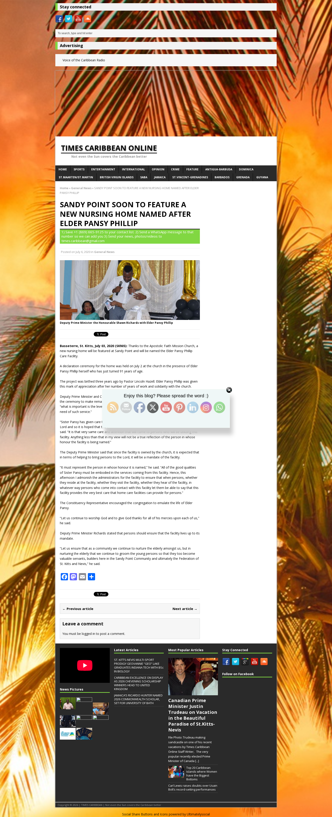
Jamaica (160, 177)
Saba (143, 177)
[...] (197, 761)
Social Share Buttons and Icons (145, 814)
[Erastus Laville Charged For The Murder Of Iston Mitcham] (84, 725)
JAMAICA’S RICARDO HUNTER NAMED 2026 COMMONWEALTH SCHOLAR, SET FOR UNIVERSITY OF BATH (138, 699)
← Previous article (77, 608)
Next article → (185, 608)
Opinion (158, 169)
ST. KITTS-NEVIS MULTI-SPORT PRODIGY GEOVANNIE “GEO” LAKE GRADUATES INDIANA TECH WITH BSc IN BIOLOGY (139, 665)
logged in (88, 633)
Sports (79, 169)
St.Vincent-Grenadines (190, 177)
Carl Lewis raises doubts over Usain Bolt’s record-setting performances (192, 787)
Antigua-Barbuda (218, 169)
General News (104, 252)
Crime (175, 169)
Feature (192, 169)
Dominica (246, 169)
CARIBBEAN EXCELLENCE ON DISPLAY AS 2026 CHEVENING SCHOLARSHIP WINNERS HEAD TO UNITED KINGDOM (138, 683)
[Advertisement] (166, 102)
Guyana (262, 177)
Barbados (222, 177)
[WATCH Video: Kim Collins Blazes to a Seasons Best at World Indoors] (101, 725)
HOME (62, 169)
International (133, 169)
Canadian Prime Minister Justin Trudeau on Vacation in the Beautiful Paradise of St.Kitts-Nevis (192, 715)
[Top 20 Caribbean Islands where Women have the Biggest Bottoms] (176, 775)
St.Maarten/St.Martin (76, 177)
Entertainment (103, 169)
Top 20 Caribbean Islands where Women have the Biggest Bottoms (201, 773)
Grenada (243, 177)
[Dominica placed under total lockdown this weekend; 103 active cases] (68, 707)
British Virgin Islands (116, 177)
